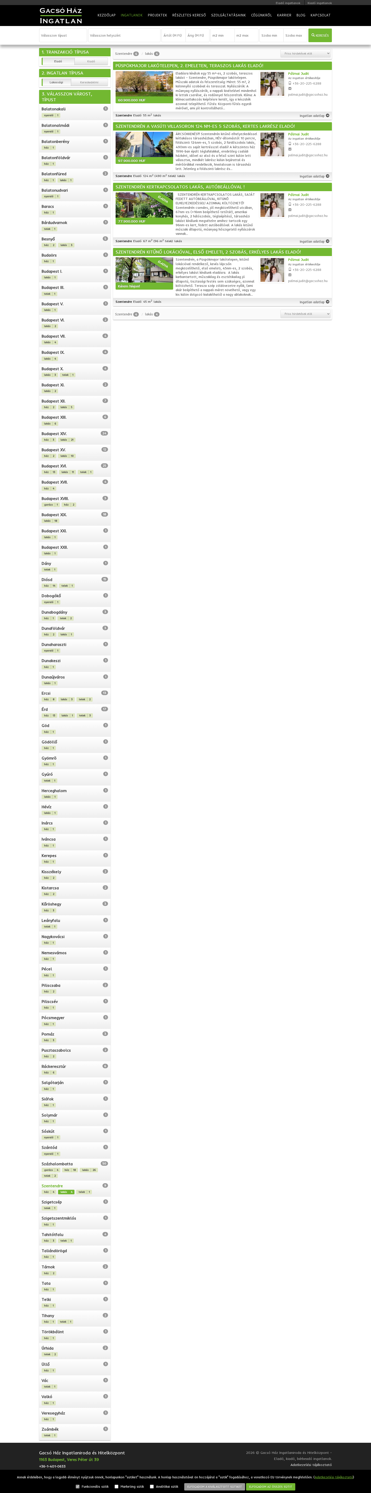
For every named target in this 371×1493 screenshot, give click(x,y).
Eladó (58, 61)
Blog (300, 15)
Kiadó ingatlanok (320, 3)
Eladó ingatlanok (288, 3)
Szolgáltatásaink (228, 15)
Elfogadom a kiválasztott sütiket (214, 1486)
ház (49, 147)
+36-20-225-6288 (307, 83)
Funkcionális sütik (95, 1486)
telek (49, 229)
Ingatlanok (132, 15)
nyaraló (51, 115)
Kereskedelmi (89, 82)
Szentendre (123, 54)
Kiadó (91, 61)
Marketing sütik (132, 1486)
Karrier (284, 15)
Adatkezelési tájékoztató (334, 1477)
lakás (65, 180)
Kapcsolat (320, 15)
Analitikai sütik (166, 1486)
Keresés (322, 35)
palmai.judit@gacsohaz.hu (308, 94)
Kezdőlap (106, 15)
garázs (51, 504)
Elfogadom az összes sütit (270, 1486)
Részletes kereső (189, 15)
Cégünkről (261, 15)
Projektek (157, 15)
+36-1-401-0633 (52, 1466)
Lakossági (56, 82)
